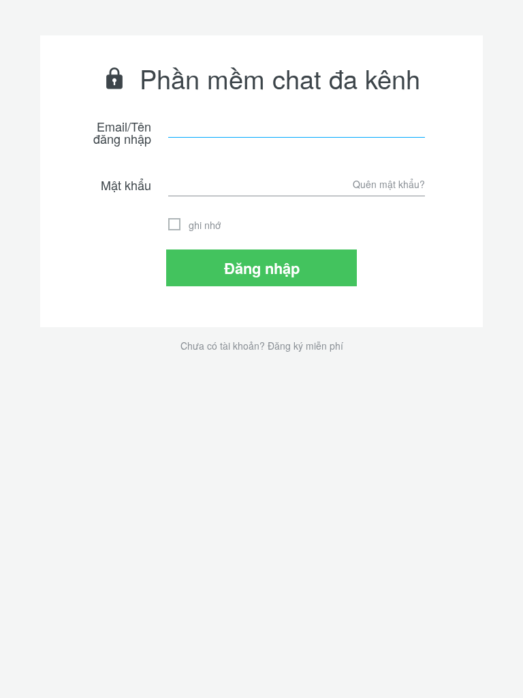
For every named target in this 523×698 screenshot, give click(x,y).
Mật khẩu (126, 185)
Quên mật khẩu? (389, 184)
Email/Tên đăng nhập (122, 132)
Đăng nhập (262, 268)
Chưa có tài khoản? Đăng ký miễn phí (261, 345)
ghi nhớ (205, 225)
